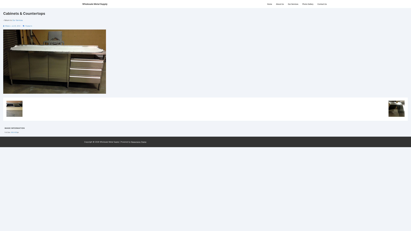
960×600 (14, 132)
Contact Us (322, 4)
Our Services (293, 4)
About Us (280, 4)
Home (269, 4)
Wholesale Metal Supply (94, 4)
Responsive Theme (138, 142)
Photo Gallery (307, 4)
